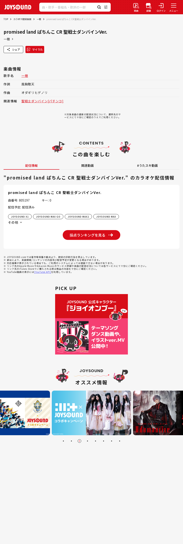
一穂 (39, 19)
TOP (6, 19)
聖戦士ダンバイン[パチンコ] (42, 101)
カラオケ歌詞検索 (22, 19)
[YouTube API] (42, 272)
